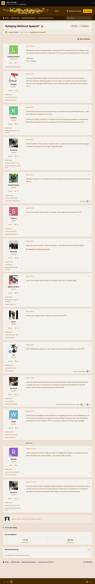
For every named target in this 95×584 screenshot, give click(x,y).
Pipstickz (58, 404)
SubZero (14, 218)
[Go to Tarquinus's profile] (13, 143)
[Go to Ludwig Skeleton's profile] (6, 32)
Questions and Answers (38, 32)
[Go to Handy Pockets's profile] (13, 178)
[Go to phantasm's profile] (13, 381)
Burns (13, 322)
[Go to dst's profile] (13, 348)
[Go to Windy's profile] (13, 414)
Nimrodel (13, 252)
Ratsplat (14, 459)
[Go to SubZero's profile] (13, 211)
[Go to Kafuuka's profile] (13, 110)
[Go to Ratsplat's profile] (13, 452)
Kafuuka (14, 118)
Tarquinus (13, 150)
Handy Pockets (13, 185)
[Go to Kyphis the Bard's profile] (13, 279)
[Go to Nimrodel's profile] (13, 244)
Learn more (3, 3)
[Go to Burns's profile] (13, 314)
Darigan (13, 84)
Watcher (83, 371)
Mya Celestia (69, 404)
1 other (78, 404)
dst (13, 355)
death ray (75, 371)
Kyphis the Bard (13, 287)
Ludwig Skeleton (13, 32)
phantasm (13, 388)
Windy (13, 422)
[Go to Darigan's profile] (13, 77)
